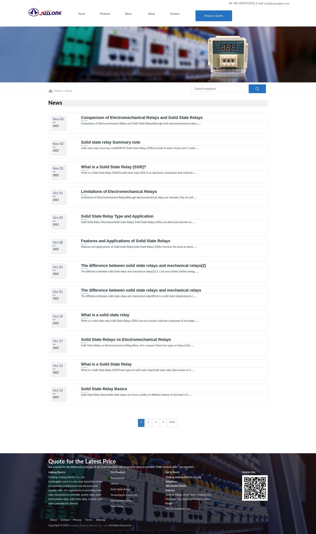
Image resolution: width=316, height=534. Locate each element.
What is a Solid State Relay (106, 364)
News (128, 13)
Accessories (117, 477)
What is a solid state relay (105, 315)
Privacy (77, 519)
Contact (174, 13)
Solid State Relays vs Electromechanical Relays (126, 339)
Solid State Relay (120, 489)
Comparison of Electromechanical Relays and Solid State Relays (142, 117)
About (151, 13)
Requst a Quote (214, 15)
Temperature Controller (123, 494)
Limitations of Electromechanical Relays (119, 191)
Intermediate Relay (121, 500)
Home (81, 13)
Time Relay (116, 506)
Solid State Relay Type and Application (117, 216)
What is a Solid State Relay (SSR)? (113, 167)
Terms (88, 519)
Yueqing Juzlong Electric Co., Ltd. (88, 525)
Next (172, 421)
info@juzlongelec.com (277, 3)
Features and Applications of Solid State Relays (125, 241)
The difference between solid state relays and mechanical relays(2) (143, 265)
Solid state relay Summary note (110, 142)
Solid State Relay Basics (104, 389)
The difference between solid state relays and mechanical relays (141, 290)
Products (105, 13)
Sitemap (101, 519)
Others (114, 483)
